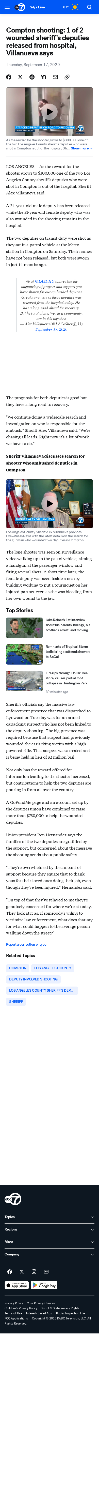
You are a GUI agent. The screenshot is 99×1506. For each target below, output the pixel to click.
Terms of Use (13, 1313)
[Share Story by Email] (55, 77)
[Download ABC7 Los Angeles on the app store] (17, 1285)
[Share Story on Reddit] (32, 77)
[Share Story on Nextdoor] (43, 77)
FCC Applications (16, 1318)
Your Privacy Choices (41, 1303)
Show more (80, 148)
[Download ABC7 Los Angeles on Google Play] (44, 1285)
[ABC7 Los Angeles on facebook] (10, 1272)
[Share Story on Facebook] (8, 77)
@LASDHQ (45, 281)
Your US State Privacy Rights (60, 1308)
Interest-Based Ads (39, 1313)
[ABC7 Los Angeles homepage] (19, 7)
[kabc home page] (13, 1199)
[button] (7, 7)
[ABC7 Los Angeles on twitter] (22, 1272)
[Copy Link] (67, 77)
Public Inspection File (70, 1313)
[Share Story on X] (20, 77)
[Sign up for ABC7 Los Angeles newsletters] (46, 1272)
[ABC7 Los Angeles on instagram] (34, 1272)
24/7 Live (37, 7)
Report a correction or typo (26, 944)
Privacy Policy (14, 1303)
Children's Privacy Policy (21, 1308)
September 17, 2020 (51, 329)
